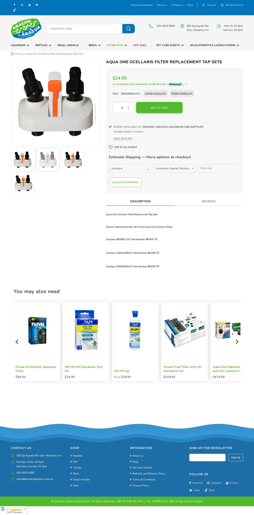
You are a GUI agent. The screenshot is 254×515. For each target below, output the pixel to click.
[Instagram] (22, 5)
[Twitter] (37, 5)
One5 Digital (195, 501)
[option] (55, 101)
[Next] (236, 341)
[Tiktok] (14, 10)
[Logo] (26, 29)
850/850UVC (131, 94)
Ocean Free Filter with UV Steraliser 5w (145, 369)
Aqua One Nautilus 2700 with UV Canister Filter (193, 369)
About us (162, 5)
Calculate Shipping (125, 182)
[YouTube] (29, 5)
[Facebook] (14, 5)
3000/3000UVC (182, 94)
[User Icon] (203, 5)
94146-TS (153, 253)
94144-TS (151, 239)
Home (18, 54)
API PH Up (84, 371)
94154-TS (153, 266)
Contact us (177, 5)
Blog (190, 5)
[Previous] (17, 341)
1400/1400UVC (155, 94)
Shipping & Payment (141, 5)
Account (211, 5)
